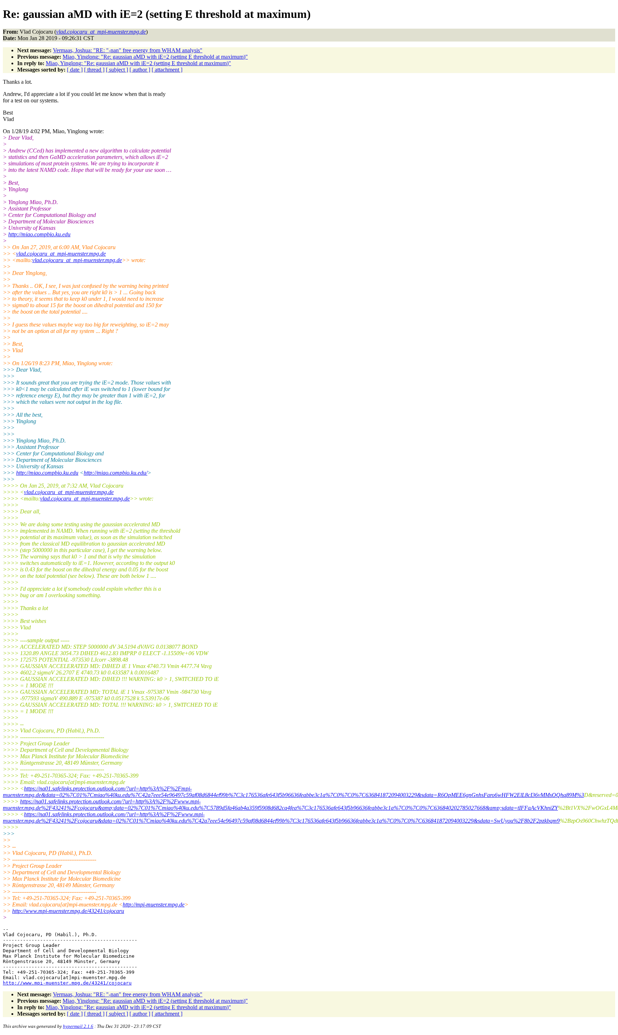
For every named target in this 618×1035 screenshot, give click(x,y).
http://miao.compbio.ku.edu (39, 234)
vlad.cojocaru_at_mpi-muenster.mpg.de (61, 254)
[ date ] (75, 70)
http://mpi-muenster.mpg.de (154, 904)
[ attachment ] (167, 70)
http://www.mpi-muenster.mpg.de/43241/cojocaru (68, 911)
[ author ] (139, 70)
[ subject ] (117, 70)
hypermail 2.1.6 (78, 1026)
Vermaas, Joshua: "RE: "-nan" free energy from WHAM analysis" (127, 50)
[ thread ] (94, 70)
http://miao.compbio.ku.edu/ (115, 473)
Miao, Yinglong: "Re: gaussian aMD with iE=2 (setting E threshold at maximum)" (155, 57)
